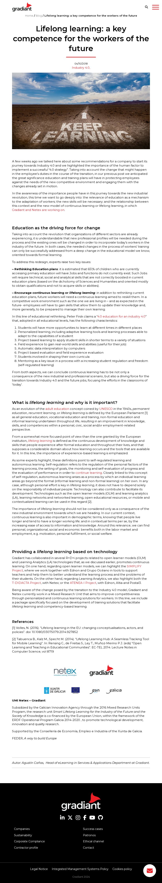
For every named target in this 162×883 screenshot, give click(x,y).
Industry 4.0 (80, 67)
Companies (22, 829)
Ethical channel (93, 841)
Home (29, 15)
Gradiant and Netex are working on (38, 210)
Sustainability (23, 835)
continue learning (88, 473)
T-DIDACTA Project (26, 583)
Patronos (89, 835)
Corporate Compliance (29, 841)
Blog (39, 15)
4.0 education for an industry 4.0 (121, 316)
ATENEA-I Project (83, 583)
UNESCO (106, 409)
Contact (88, 847)
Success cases (93, 829)
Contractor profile (26, 847)
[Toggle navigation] (155, 8)
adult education (57, 409)
